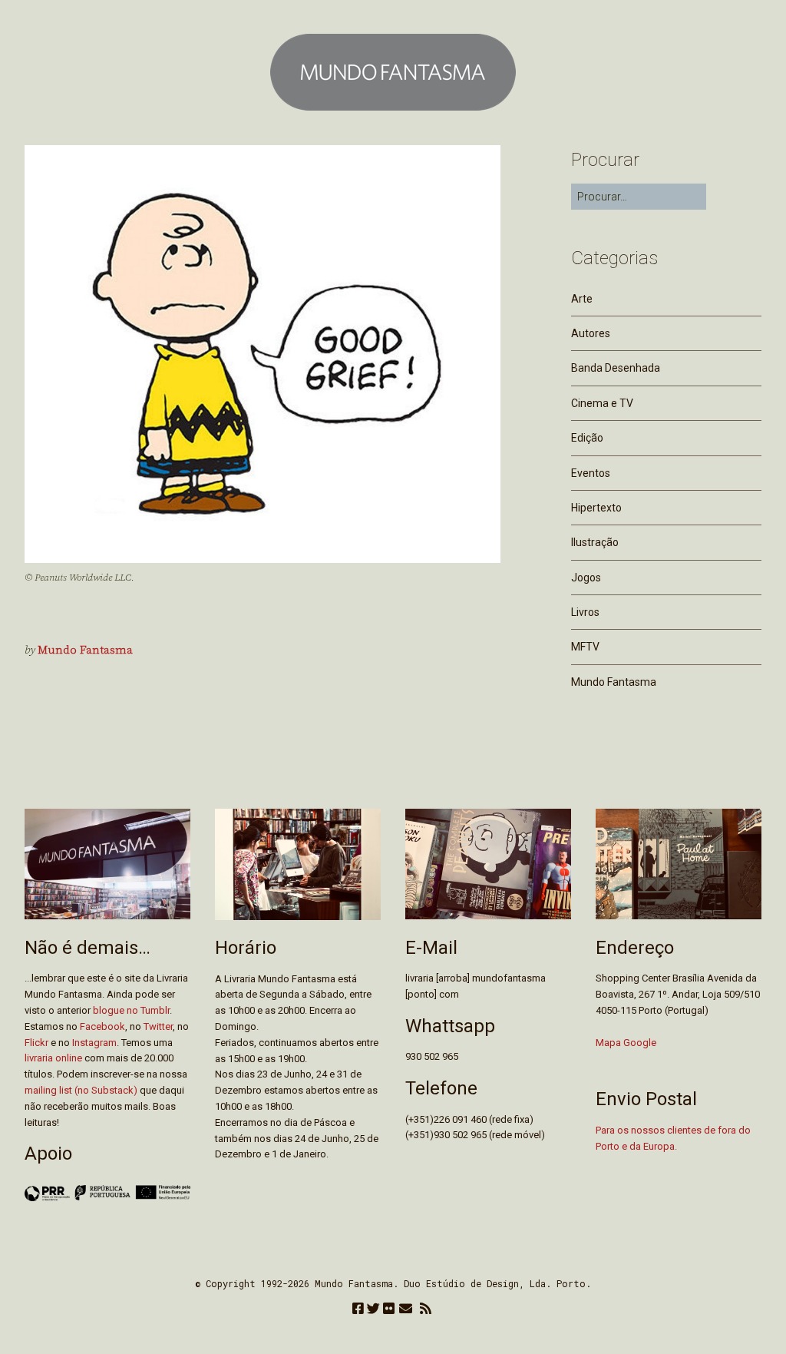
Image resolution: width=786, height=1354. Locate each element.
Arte (582, 299)
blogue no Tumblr (131, 1010)
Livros (585, 612)
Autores (590, 333)
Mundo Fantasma (85, 650)
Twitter (158, 1026)
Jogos (586, 577)
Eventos (590, 473)
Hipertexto (596, 508)
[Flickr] (389, 1309)
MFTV (585, 647)
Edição (587, 438)
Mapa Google (626, 1042)
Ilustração (595, 542)
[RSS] (426, 1309)
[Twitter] (373, 1309)
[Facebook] (358, 1309)
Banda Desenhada (615, 368)
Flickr (36, 1042)
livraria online (53, 1058)
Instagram (94, 1042)
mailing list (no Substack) (81, 1090)
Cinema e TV (602, 403)
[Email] (406, 1309)
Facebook (102, 1026)
